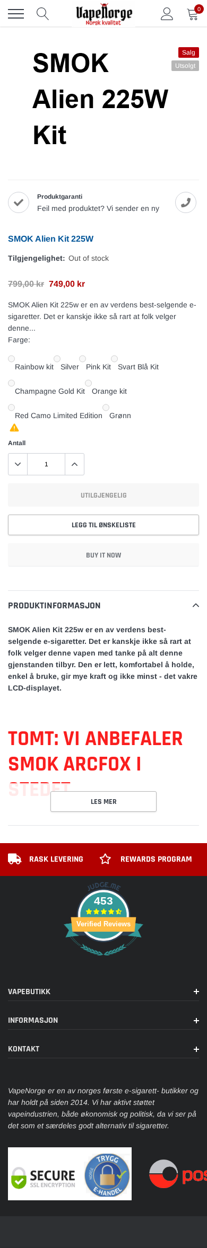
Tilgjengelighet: (36, 258)
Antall (16, 443)
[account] (167, 14)
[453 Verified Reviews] (103, 961)
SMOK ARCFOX (69, 764)
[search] (43, 14)
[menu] (16, 14)
